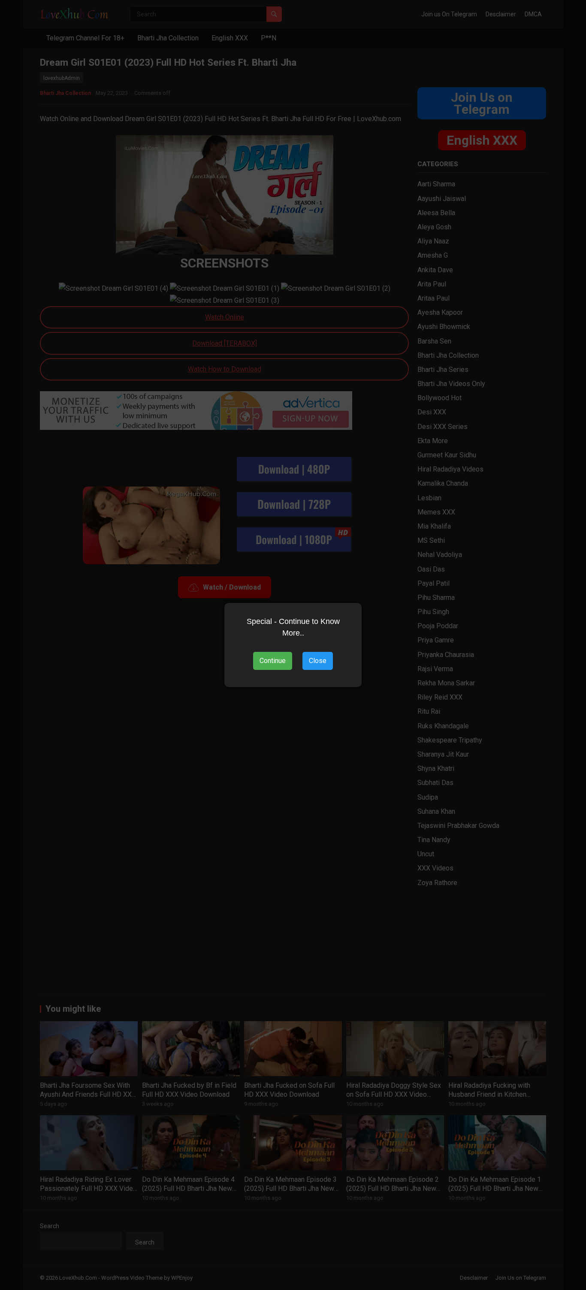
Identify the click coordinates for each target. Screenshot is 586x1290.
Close (317, 661)
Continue (273, 661)
